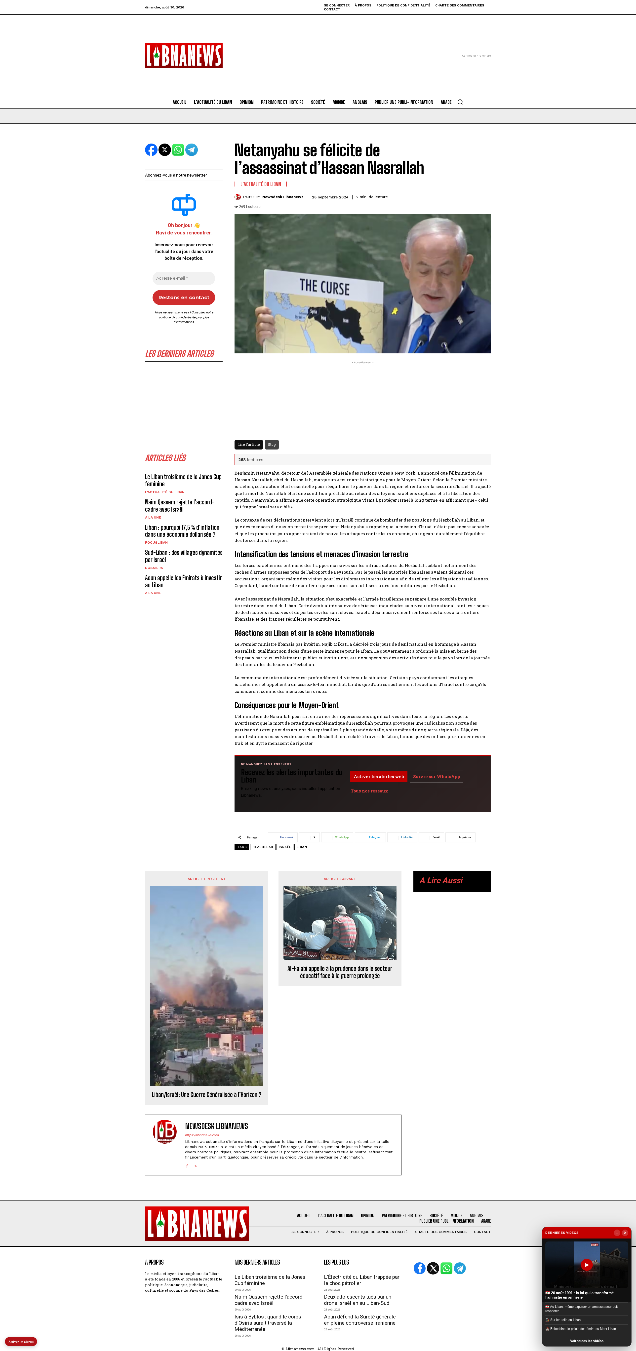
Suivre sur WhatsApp (436, 776)
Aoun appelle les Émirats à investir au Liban (183, 581)
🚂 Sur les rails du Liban (563, 1320)
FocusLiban (156, 542)
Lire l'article (249, 444)
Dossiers (154, 567)
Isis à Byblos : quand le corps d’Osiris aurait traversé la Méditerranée (268, 1323)
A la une (153, 517)
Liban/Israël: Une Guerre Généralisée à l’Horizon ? (206, 1094)
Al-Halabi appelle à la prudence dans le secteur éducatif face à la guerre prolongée (339, 972)
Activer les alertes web (379, 776)
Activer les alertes (21, 1341)
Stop (272, 444)
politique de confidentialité (177, 317)
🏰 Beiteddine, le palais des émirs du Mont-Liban (580, 1329)
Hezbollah (262, 847)
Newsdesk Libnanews (283, 197)
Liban (302, 847)
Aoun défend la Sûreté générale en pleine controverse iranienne (360, 1320)
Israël (285, 847)
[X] (196, 1165)
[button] (460, 102)
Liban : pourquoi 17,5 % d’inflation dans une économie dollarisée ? (182, 531)
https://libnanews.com (202, 1135)
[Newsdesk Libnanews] (239, 197)
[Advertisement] (318, 49)
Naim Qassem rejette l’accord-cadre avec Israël (179, 505)
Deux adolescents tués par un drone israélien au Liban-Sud (357, 1300)
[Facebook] (187, 1165)
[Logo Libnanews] (184, 55)
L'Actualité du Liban (165, 492)
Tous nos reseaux (369, 791)
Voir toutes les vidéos (586, 1341)
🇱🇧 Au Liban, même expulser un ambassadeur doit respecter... (581, 1309)
